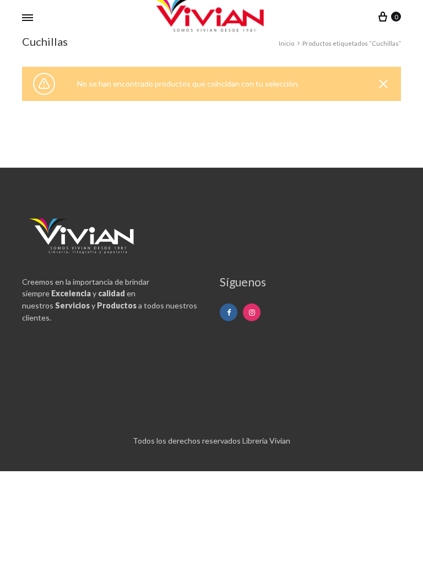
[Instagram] (252, 312)
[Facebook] (228, 312)
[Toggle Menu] (27, 18)
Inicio (286, 43)
